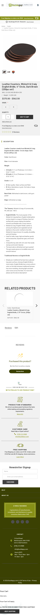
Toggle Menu (3, 5)
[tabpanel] (19, 305)
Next (36, 305)
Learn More (20, 457)
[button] (20, 141)
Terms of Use (26, 580)
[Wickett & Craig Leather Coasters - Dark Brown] (4, 72)
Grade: (4, 103)
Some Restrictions (28, 18)
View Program (30, 22)
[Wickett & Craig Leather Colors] (13, 72)
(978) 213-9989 (19, 546)
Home (16, 5)
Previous (4, 305)
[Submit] (9, 4)
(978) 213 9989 (22, 434)
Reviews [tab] (8, 328)
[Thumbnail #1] (9, 72)
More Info (20, 414)
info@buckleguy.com (22, 436)
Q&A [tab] (16, 328)
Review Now (20, 371)
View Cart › (3, 596)
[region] (20, 72)
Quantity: (5, 112)
